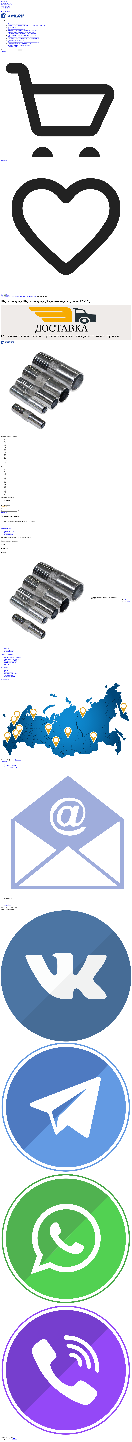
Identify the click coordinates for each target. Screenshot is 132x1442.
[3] (4, 507)
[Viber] (66, 1435)
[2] (2, 507)
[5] (6, 507)
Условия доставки (6, 5)
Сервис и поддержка (7, 654)
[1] (1, 507)
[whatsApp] (66, 1304)
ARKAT (14, 1439)
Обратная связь (5, 6)
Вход (2, 295)
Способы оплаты (6, 3)
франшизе (18, 760)
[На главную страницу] (12, 18)
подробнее (7, 905)
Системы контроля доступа (12, 657)
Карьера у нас (8, 672)
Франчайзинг (5, 679)
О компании (4, 667)
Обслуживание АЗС (10, 661)
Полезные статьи (9, 676)
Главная (3, 296)
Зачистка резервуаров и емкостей (14, 659)
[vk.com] (66, 1041)
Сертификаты (8, 675)
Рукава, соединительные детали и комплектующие (21, 296)
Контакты (4, 761)
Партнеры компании (10, 673)
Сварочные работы (10, 662)
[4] (5, 507)
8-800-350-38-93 (11, 765)
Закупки (6, 664)
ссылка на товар (6, 528)
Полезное (4, 1)
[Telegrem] (66, 1172)
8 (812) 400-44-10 (12, 767)
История (7, 670)
